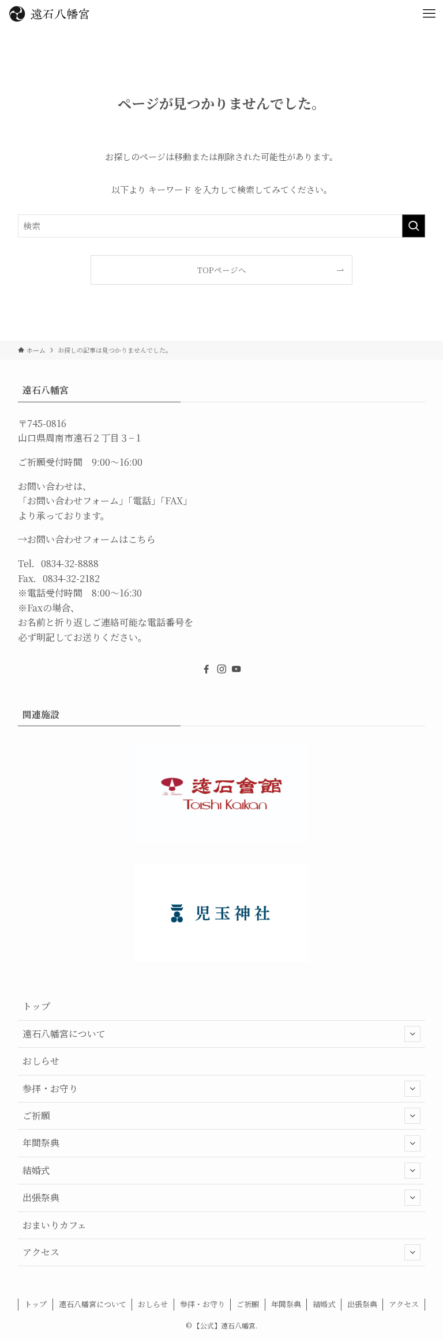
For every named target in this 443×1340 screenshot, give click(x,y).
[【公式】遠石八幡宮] (49, 14)
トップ (36, 1006)
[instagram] (221, 669)
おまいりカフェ (54, 1225)
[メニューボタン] (429, 14)
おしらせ (40, 1060)
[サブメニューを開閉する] (412, 1034)
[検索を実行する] (413, 225)
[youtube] (236, 669)
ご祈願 (36, 1115)
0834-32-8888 (70, 563)
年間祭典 (40, 1142)
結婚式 (36, 1170)
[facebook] (206, 669)
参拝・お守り (50, 1088)
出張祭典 (40, 1197)
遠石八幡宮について (64, 1033)
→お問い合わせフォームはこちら (87, 539)
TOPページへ (221, 269)
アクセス (40, 1252)
